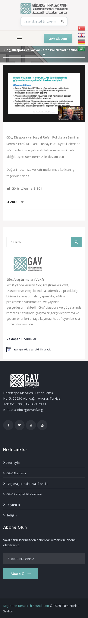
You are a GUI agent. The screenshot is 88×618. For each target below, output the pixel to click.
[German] (81, 41)
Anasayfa (13, 462)
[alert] (44, 349)
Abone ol (18, 573)
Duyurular (13, 504)
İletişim (11, 515)
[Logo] (44, 8)
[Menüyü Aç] (19, 38)
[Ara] (63, 21)
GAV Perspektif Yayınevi (24, 494)
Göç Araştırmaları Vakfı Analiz (27, 483)
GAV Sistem (58, 38)
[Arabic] (81, 48)
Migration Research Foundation (26, 605)
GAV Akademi (16, 473)
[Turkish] (81, 28)
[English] (81, 35)
